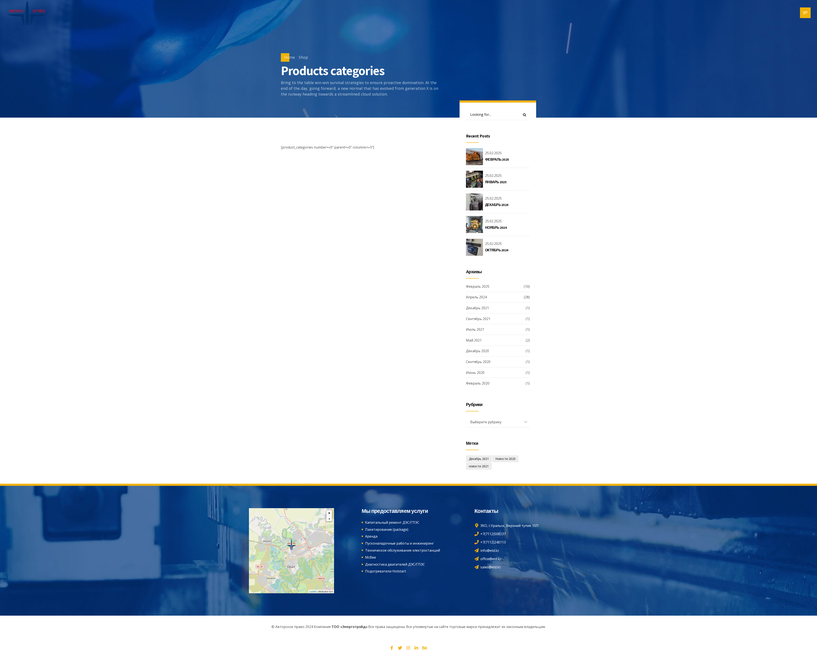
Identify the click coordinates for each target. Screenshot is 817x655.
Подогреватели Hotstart (385, 571)
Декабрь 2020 (477, 351)
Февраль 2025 (477, 286)
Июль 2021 (475, 329)
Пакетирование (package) (386, 529)
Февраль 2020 (477, 383)
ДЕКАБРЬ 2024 (496, 205)
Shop (303, 57)
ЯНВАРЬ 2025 (495, 182)
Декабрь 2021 (477, 308)
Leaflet (312, 591)
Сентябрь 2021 (478, 318)
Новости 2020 (505, 459)
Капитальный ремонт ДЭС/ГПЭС (392, 522)
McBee (370, 557)
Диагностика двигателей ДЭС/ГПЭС (395, 564)
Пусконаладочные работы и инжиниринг (399, 543)
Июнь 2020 (475, 372)
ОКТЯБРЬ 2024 (496, 250)
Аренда (371, 536)
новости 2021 (479, 466)
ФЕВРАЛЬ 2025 (497, 159)
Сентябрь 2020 (478, 361)
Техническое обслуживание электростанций (402, 550)
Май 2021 (474, 340)
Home (289, 57)
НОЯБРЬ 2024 (496, 227)
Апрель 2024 (476, 297)
